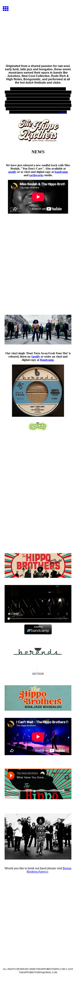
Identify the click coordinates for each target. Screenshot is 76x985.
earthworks (36, 175)
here (63, 112)
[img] (38, 34)
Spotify (35, 356)
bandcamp (61, 171)
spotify (12, 171)
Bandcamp (47, 359)
